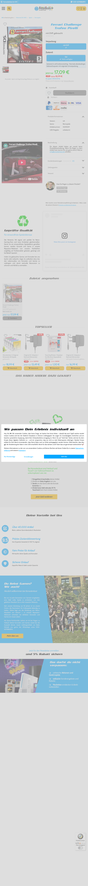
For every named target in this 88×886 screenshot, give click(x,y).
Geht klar (64, 457)
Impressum (22, 450)
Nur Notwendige (9, 457)
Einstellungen (28, 457)
